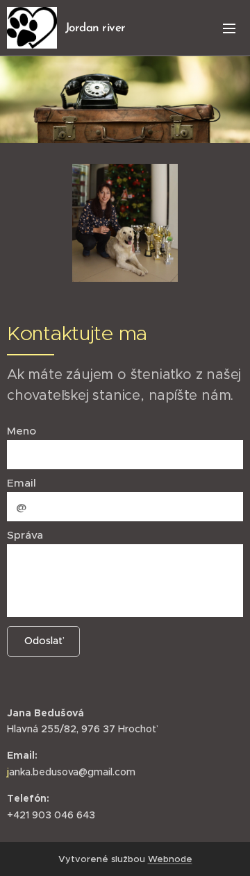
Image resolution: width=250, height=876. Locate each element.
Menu (229, 28)
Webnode (170, 859)
